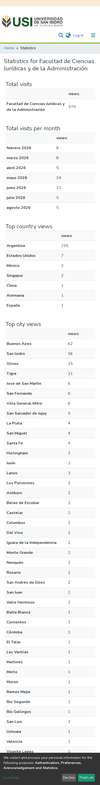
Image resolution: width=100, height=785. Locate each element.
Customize (11, 777)
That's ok (86, 777)
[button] (68, 35)
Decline (69, 777)
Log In (78, 35)
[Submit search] (61, 35)
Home (9, 48)
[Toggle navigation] (93, 35)
